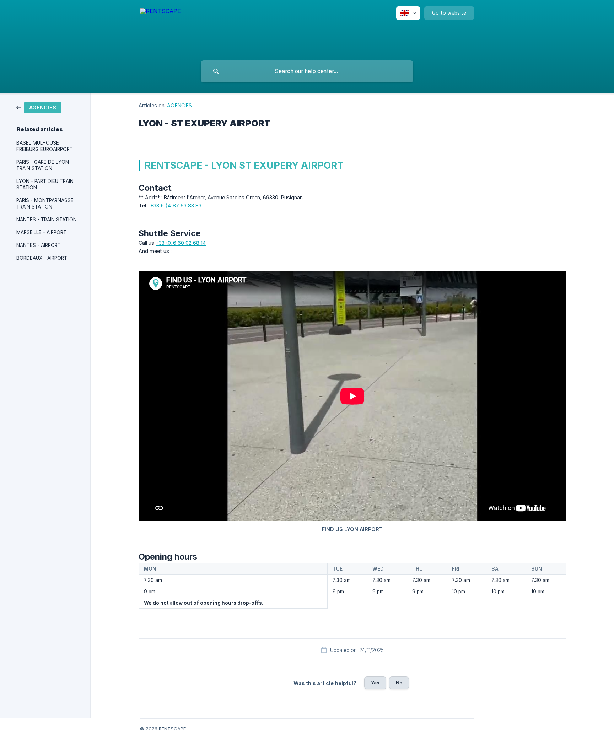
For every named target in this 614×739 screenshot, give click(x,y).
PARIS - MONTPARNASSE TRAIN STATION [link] (45, 204)
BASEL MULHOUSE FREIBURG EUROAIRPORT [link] (44, 146)
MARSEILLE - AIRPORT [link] (41, 232)
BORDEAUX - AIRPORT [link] (41, 258)
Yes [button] (375, 682)
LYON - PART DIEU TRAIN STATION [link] (45, 184)
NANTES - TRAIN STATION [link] (46, 219)
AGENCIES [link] (179, 105)
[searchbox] (307, 71)
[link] (38, 107)
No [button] (399, 682)
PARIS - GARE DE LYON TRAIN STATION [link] (42, 165)
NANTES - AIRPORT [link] (38, 245)
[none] (160, 28)
